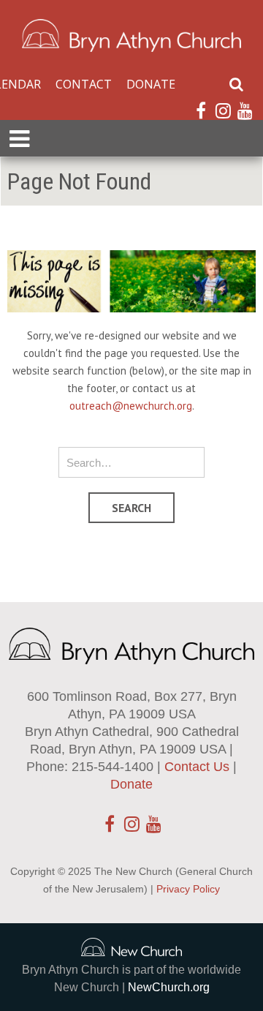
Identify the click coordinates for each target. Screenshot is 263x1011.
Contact (84, 84)
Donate (150, 84)
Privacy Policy (188, 889)
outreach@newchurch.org (130, 406)
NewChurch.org (169, 987)
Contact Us (196, 766)
